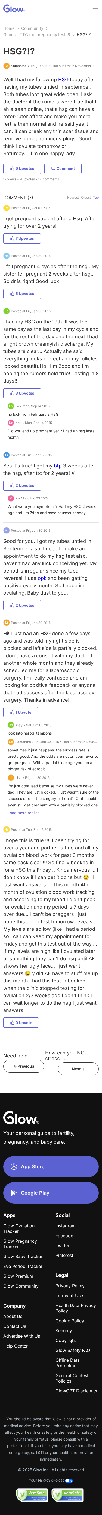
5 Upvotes (25, 293)
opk (42, 578)
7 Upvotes (25, 238)
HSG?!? (84, 34)
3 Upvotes (25, 393)
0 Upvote (24, 1022)
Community (32, 28)
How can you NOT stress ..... (66, 1055)
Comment (66, 168)
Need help (15, 1056)
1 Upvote (23, 712)
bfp (58, 466)
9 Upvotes (25, 168)
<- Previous (23, 1066)
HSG (63, 79)
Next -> (78, 1068)
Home (9, 28)
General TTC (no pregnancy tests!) (36, 34)
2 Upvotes (25, 485)
